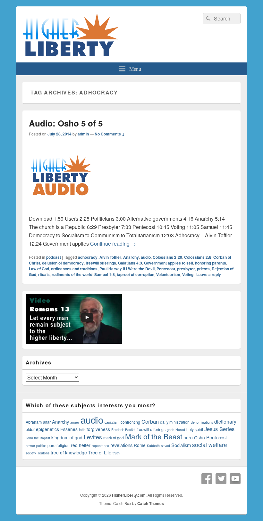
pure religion (58, 445)
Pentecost (166, 269)
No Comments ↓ (110, 134)
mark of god (113, 438)
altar (47, 422)
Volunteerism (168, 274)
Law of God (39, 269)
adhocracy (88, 257)
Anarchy (131, 257)
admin (83, 134)
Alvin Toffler (110, 257)
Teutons (43, 453)
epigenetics (47, 429)
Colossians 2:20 (167, 257)
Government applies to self (168, 263)
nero (188, 437)
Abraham (34, 422)
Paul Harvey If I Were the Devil (127, 269)
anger (74, 422)
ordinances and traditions (74, 269)
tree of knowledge (69, 452)
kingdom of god (66, 437)
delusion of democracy (63, 263)
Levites (93, 437)
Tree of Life (99, 452)
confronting (130, 422)
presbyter (186, 269)
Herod (180, 429)
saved (165, 445)
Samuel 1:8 (104, 274)
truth (116, 453)
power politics (36, 445)
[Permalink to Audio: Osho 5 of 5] (61, 210)
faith (82, 429)
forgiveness (98, 429)
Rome (140, 445)
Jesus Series (219, 429)
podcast (53, 257)
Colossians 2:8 (197, 257)
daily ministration (175, 422)
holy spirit (194, 429)
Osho (199, 437)
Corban (150, 421)
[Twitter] (221, 478)
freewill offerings (101, 263)
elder (30, 429)
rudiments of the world (72, 274)
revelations (121, 445)
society (31, 453)
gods (170, 429)
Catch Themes (150, 503)
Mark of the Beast (153, 436)
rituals (44, 274)
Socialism (181, 445)
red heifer (80, 445)
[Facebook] (206, 478)
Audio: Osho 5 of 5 (66, 123)
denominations (202, 422)
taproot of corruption (135, 274)
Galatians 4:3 (130, 263)
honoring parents (210, 263)
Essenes (69, 429)
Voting (187, 274)
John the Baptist (38, 438)
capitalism (112, 422)
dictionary (225, 421)
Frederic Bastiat (123, 429)
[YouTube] (235, 478)
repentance (100, 445)
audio (146, 257)
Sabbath (153, 445)
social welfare (209, 445)
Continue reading (113, 243)
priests (203, 269)
